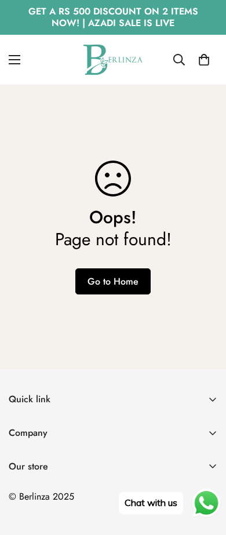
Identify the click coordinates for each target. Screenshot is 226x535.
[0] (204, 59)
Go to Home (113, 281)
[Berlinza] (113, 60)
